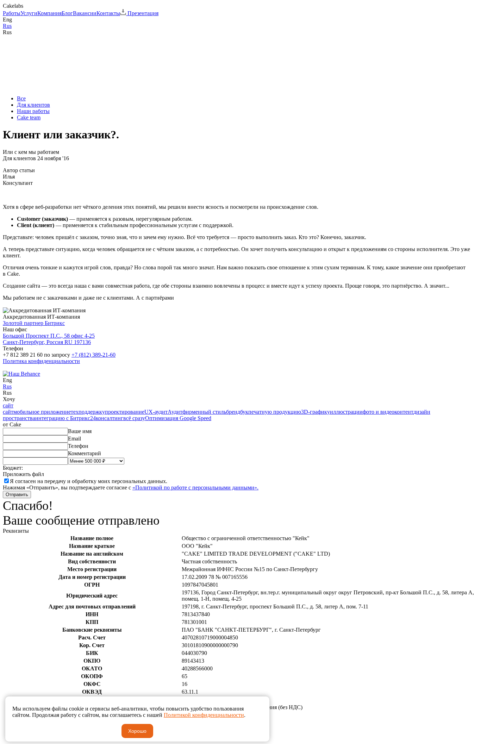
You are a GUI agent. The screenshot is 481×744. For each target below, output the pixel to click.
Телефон (78, 446)
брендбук (237, 412)
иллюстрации (346, 412)
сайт (8, 405)
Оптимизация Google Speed (178, 418)
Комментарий (84, 453)
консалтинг (109, 418)
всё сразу (134, 418)
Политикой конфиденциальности (204, 715)
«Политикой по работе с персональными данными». (195, 487)
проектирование (124, 412)
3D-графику (315, 412)
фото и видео (378, 412)
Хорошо (137, 731)
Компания (49, 13)
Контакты (108, 13)
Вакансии (84, 13)
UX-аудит (156, 412)
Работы (11, 13)
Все (21, 98)
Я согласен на (88, 481)
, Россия (49, 339)
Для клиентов (33, 105)
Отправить (17, 494)
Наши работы (33, 111)
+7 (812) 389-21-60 (93, 355)
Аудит (175, 412)
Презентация (142, 13)
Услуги (28, 13)
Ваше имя (80, 431)
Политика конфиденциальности (41, 361)
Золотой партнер (34, 323)
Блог (67, 13)
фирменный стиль (204, 412)
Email (74, 439)
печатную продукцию (274, 412)
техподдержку (88, 412)
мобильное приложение (42, 412)
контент (403, 412)
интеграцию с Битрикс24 (65, 418)
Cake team (28, 117)
